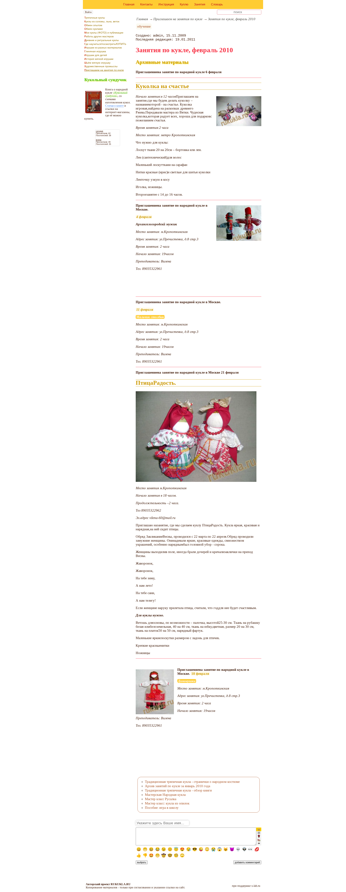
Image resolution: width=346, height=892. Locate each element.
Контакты (146, 4)
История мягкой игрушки (98, 58)
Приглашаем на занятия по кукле (104, 70)
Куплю (184, 4)
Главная (128, 4)
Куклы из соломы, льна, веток (101, 21)
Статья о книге (114, 105)
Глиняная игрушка (95, 51)
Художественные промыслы (100, 66)
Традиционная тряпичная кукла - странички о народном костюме (192, 782)
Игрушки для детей (95, 55)
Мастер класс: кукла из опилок (167, 803)
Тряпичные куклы (94, 17)
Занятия (199, 4)
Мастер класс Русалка (160, 799)
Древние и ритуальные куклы (101, 40)
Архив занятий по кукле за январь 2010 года (177, 786)
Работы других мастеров (99, 36)
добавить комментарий (247, 862)
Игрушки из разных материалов (103, 47)
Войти (88, 12)
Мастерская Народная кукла (165, 795)
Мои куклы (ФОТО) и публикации (103, 32)
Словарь (217, 4)
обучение (144, 26)
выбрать (141, 862)
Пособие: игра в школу (162, 808)
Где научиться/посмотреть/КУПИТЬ (105, 44)
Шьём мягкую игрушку (97, 62)
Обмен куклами (93, 28)
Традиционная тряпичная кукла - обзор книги (178, 790)
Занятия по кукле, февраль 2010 (231, 19)
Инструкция (166, 4)
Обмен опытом (93, 25)
